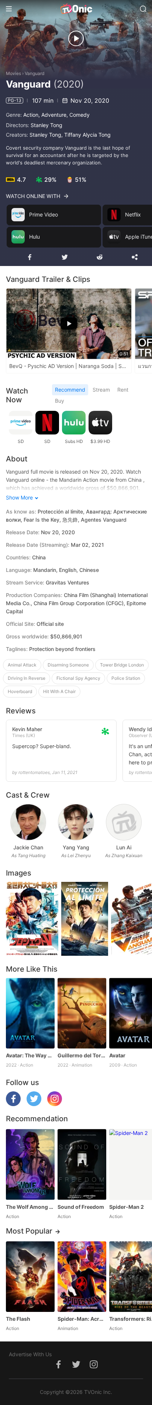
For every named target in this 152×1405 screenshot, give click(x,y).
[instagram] (54, 1104)
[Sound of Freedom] (82, 1164)
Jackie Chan (28, 847)
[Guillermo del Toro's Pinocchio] (82, 1013)
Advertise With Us (30, 1354)
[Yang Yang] (76, 822)
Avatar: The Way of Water (30, 1055)
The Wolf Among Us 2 (30, 1207)
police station (125, 678)
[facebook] (13, 1104)
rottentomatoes (34, 772)
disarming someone (68, 665)
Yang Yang (76, 847)
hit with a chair (59, 691)
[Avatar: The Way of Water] (30, 1013)
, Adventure (52, 115)
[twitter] (34, 1104)
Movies (13, 73)
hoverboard (20, 691)
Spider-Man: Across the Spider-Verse (82, 1319)
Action (30, 115)
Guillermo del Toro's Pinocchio (82, 1055)
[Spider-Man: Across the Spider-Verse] (82, 1276)
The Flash (18, 1319)
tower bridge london (122, 665)
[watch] (76, 38)
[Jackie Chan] (28, 822)
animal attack (22, 665)
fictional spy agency (78, 678)
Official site (50, 624)
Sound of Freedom (81, 1207)
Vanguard (34, 73)
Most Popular (29, 1231)
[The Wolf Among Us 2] (30, 1164)
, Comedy (78, 115)
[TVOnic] (76, 9)
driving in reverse (26, 678)
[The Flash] (30, 1276)
